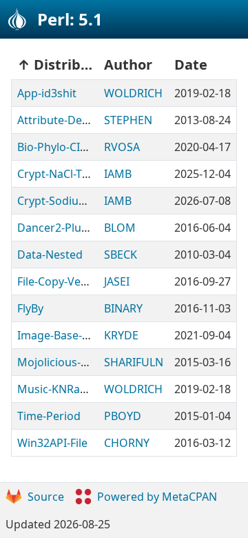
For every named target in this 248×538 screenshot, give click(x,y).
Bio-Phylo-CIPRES (61, 147)
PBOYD (122, 416)
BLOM (120, 227)
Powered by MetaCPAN (157, 496)
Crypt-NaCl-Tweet (62, 173)
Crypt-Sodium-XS (61, 200)
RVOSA (122, 147)
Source (46, 496)
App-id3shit (46, 93)
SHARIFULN (133, 362)
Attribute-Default (61, 120)
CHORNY (126, 442)
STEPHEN (128, 120)
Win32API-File (52, 442)
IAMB (118, 173)
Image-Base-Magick (68, 335)
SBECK (120, 254)
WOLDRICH (133, 93)
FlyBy (30, 308)
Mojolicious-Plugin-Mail (78, 362)
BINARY (123, 308)
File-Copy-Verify (57, 281)
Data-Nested (50, 254)
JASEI (117, 281)
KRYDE (121, 335)
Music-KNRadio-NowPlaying (89, 389)
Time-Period (49, 416)
